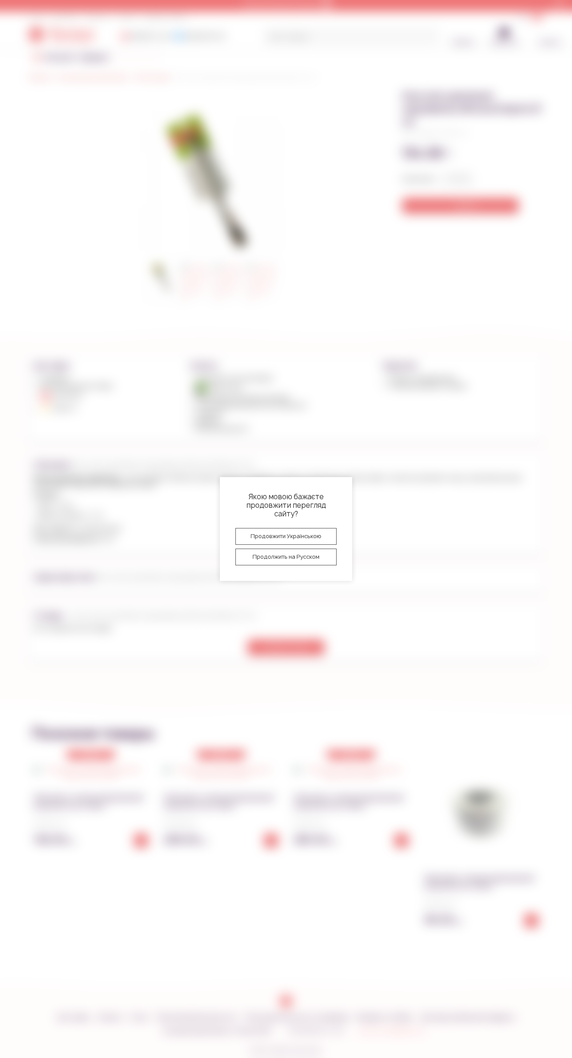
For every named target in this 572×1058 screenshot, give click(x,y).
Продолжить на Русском (286, 556)
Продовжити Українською (286, 536)
